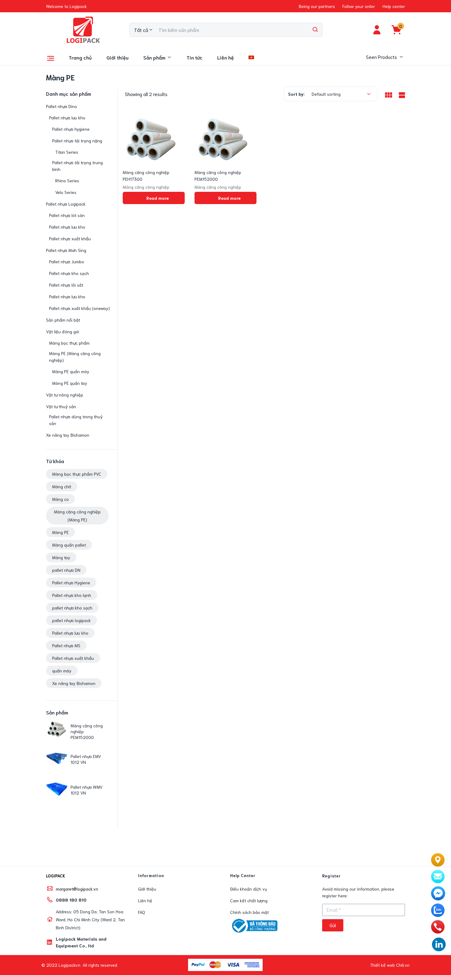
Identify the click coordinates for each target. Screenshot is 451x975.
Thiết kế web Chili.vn (390, 965)
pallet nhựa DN (66, 570)
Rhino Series (67, 180)
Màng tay (61, 557)
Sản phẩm (154, 57)
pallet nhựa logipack (71, 620)
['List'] (401, 94)
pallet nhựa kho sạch (72, 607)
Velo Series (65, 192)
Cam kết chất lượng (249, 900)
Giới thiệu (117, 57)
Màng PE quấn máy (70, 371)
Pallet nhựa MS (66, 645)
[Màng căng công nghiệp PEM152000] (223, 139)
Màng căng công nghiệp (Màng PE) (77, 515)
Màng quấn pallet (69, 544)
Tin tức (194, 57)
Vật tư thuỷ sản (61, 406)
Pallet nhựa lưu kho (67, 117)
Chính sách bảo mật (249, 912)
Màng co (60, 499)
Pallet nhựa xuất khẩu (70, 238)
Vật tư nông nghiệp (64, 394)
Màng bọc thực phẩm (69, 343)
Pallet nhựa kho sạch (69, 273)
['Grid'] (388, 95)
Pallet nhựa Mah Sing (66, 250)
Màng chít (61, 486)
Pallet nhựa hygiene (71, 129)
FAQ (141, 912)
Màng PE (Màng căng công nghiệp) (75, 356)
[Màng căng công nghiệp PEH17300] (151, 139)
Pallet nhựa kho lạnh (71, 595)
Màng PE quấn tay (69, 383)
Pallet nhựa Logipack (66, 204)
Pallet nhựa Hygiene (71, 582)
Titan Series (66, 152)
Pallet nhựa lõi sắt (66, 285)
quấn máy (61, 670)
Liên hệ (225, 57)
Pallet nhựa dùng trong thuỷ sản (76, 420)
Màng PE (60, 532)
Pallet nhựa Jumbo (66, 261)
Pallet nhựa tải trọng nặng (77, 140)
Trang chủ (80, 57)
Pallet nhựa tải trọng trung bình (77, 166)
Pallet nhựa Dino (61, 106)
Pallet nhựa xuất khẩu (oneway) (79, 308)
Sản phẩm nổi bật (63, 320)
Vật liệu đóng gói (62, 331)
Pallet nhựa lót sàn (67, 215)
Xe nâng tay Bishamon (67, 435)
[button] (66, 6)
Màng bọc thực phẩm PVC (76, 474)
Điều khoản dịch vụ (248, 889)
